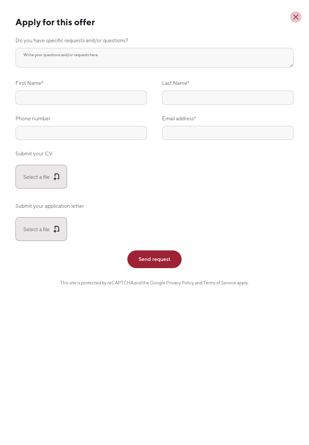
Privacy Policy (180, 282)
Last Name (174, 83)
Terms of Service (219, 282)
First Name (28, 83)
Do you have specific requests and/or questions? (71, 40)
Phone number (32, 118)
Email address (178, 118)
